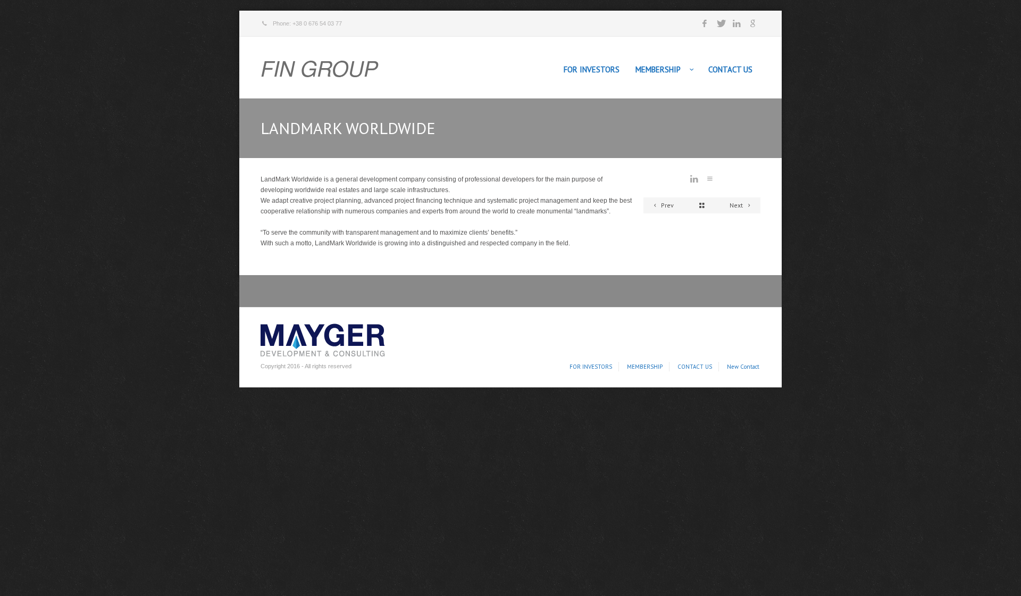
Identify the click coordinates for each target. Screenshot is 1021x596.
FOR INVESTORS (592, 69)
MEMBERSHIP (658, 69)
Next (737, 205)
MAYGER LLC (320, 338)
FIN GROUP (319, 67)
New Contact (743, 366)
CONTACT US (730, 69)
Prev (666, 205)
